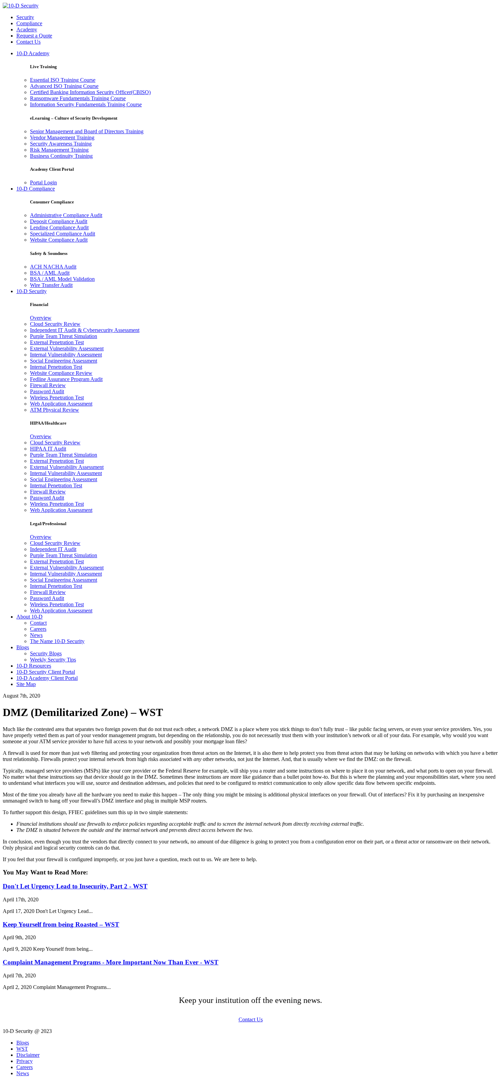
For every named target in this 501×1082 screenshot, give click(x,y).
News (36, 635)
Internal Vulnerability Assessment (66, 354)
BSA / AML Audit (50, 273)
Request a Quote (34, 36)
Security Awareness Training (61, 144)
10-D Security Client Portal (45, 672)
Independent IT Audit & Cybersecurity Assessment (84, 330)
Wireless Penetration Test (57, 397)
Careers (38, 629)
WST (22, 1049)
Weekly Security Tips (53, 659)
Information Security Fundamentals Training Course (86, 104)
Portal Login (43, 182)
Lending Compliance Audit (59, 227)
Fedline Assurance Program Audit (66, 379)
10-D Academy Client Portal (47, 678)
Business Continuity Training (61, 156)
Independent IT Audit (53, 549)
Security (25, 17)
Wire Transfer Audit (51, 285)
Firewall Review (48, 385)
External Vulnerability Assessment (67, 348)
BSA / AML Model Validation (62, 279)
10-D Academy (32, 53)
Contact (38, 623)
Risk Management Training (59, 150)
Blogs (22, 647)
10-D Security (31, 291)
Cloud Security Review (55, 324)
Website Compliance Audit (59, 240)
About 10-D (29, 617)
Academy (26, 29)
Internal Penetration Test (56, 367)
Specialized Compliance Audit (62, 234)
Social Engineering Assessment (63, 361)
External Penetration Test (57, 342)
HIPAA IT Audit (48, 449)
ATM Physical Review (54, 410)
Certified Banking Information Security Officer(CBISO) (90, 92)
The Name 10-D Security (57, 641)
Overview (40, 318)
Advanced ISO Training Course (64, 86)
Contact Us (28, 42)
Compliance (29, 23)
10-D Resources (33, 666)
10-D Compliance (35, 189)
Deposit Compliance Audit (58, 221)
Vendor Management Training (62, 137)
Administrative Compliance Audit (66, 215)
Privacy (24, 1061)
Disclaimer (28, 1055)
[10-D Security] (21, 6)
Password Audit (47, 391)
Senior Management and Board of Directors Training (86, 131)
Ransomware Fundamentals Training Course (78, 98)
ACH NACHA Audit (53, 267)
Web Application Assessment (61, 404)
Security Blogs (46, 653)
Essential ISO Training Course (62, 80)
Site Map (26, 684)
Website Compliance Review (61, 373)
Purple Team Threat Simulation (63, 336)
